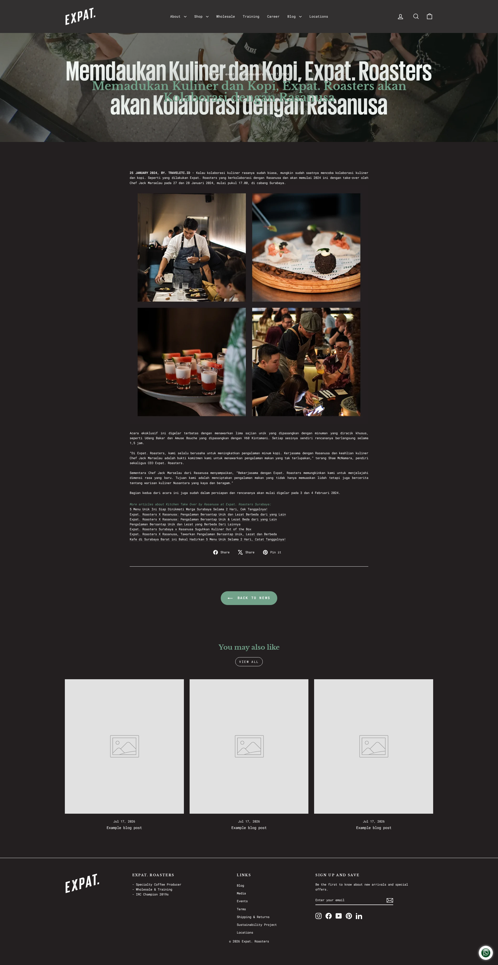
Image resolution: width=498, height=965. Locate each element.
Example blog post (124, 827)
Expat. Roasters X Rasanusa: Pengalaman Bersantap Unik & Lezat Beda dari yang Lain (203, 519)
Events (242, 901)
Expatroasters (252, 74)
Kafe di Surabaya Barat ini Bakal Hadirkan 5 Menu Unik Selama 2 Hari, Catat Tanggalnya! (208, 539)
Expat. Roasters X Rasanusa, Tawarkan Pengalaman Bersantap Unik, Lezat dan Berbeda (203, 534)
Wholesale (225, 16)
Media (241, 893)
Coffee (214, 74)
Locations (318, 16)
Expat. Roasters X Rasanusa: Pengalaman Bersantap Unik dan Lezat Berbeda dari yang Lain (208, 514)
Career (273, 16)
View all (249, 662)
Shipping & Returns (253, 917)
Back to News (253, 597)
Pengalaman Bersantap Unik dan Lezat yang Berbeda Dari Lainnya (185, 524)
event (229, 74)
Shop (199, 16)
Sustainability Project (257, 924)
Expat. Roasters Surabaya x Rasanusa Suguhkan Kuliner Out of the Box (190, 529)
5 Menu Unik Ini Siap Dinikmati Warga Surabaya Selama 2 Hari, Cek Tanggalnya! (199, 509)
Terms (241, 909)
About (176, 16)
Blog (292, 16)
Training (251, 16)
